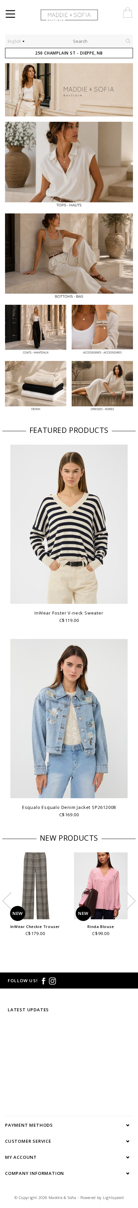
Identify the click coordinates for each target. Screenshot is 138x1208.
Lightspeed (113, 1197)
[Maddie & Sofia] (84, 15)
